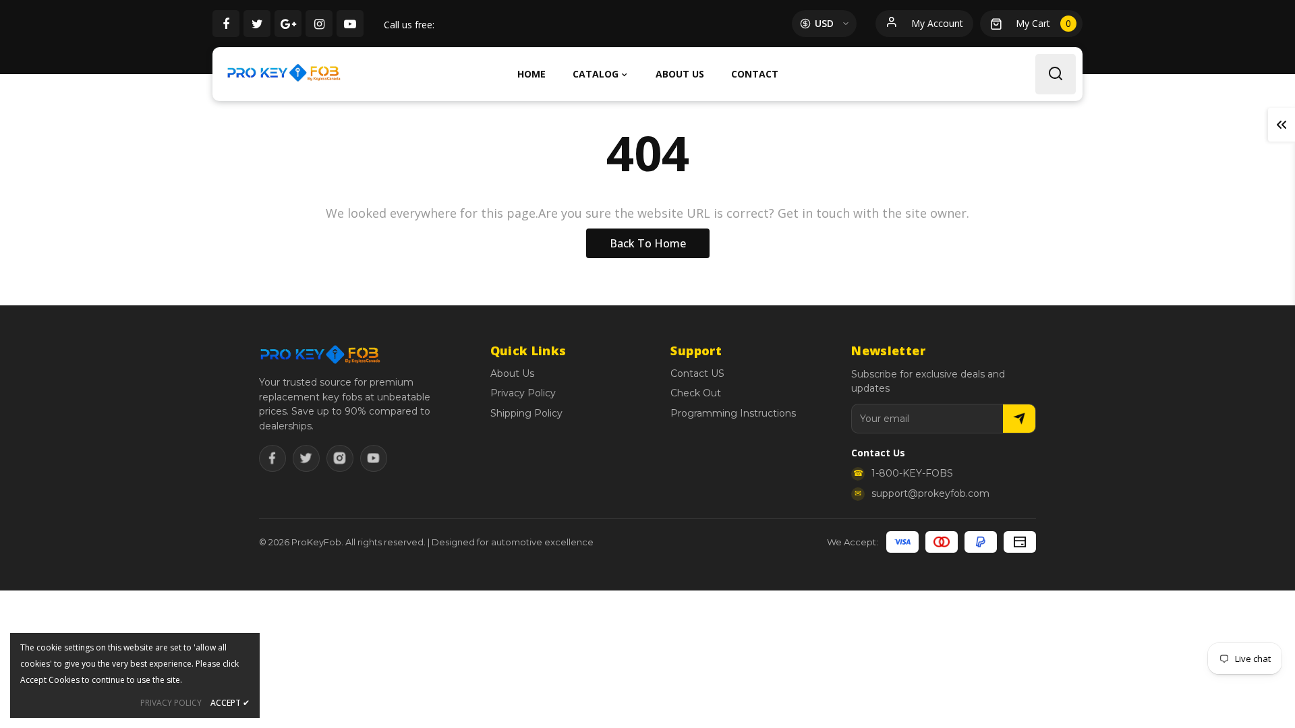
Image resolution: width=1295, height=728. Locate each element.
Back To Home (648, 243)
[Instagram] (339, 458)
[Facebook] (272, 458)
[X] (306, 458)
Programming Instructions (733, 413)
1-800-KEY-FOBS (912, 473)
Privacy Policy (523, 393)
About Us (512, 373)
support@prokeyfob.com (930, 493)
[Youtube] (373, 458)
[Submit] (1019, 418)
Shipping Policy (526, 413)
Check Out (695, 393)
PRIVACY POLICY (171, 702)
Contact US (697, 373)
